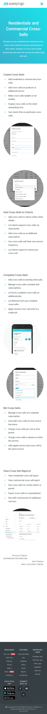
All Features (23, 675)
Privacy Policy (23, 711)
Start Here (9, 658)
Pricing (9, 665)
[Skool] (23, 694)
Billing (23, 665)
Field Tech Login (38, 660)
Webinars (37, 670)
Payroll (23, 668)
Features (9, 661)
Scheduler (23, 661)
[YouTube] (26, 688)
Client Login (37, 663)
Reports (23, 672)
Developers (37, 667)
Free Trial (7, 654)
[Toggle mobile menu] (42, 3)
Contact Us (9, 675)
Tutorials (37, 674)
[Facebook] (20, 688)
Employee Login (38, 656)
